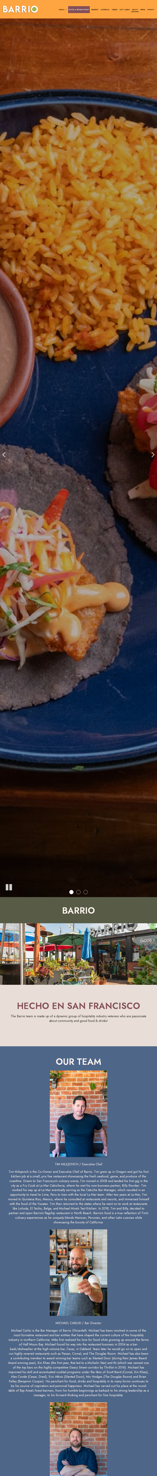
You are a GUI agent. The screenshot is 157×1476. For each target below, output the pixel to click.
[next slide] (153, 454)
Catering (105, 9)
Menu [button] (62, 9)
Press (142, 9)
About (135, 9)
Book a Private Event (79, 9)
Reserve (94, 9)
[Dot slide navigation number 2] (78, 892)
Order (114, 9)
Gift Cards (124, 9)
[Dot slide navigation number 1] (71, 892)
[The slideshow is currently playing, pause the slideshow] (8, 886)
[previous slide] (4, 454)
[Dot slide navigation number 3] (85, 892)
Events (150, 9)
